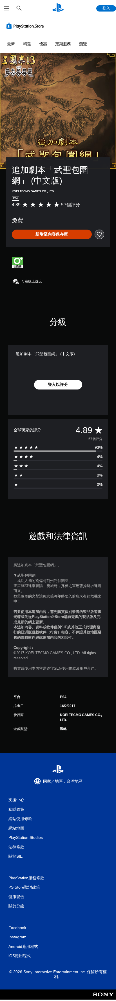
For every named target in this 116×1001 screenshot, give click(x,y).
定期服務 (63, 43)
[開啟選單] (6, 8)
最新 (11, 43)
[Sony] (103, 998)
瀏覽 (83, 43)
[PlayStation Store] (26, 25)
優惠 (43, 43)
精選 (27, 43)
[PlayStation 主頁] (58, 8)
